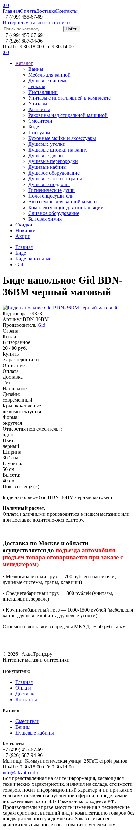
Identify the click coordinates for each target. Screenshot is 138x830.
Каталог (24, 63)
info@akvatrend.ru (22, 772)
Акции (22, 236)
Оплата (28, 11)
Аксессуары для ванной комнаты (64, 201)
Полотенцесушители (51, 196)
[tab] (69, 360)
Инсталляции (43, 92)
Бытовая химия (45, 219)
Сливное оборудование (53, 213)
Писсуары (39, 132)
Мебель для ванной (49, 75)
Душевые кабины (47, 167)
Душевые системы (48, 80)
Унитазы (37, 103)
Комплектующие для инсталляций (66, 207)
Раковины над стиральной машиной (68, 115)
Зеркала (36, 86)
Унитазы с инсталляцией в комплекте (69, 98)
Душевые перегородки (53, 161)
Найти (71, 29)
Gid (41, 325)
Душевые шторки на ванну (58, 149)
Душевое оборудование (54, 173)
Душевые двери (45, 155)
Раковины (39, 109)
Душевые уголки (46, 144)
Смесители (40, 121)
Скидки (23, 224)
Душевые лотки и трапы (55, 178)
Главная (11, 11)
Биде (33, 126)
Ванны (35, 69)
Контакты (67, 11)
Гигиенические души (51, 190)
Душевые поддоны (49, 184)
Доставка (46, 11)
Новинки (25, 230)
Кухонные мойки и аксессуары (62, 138)
